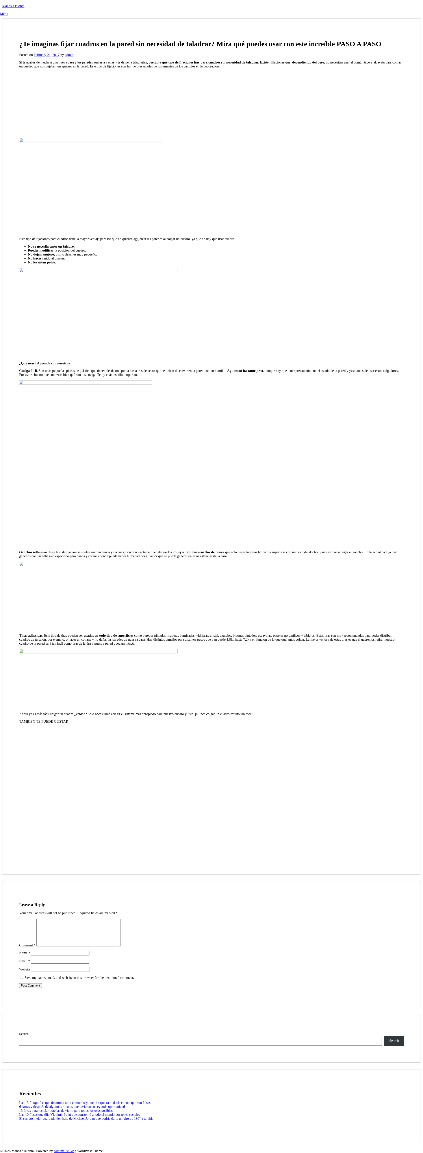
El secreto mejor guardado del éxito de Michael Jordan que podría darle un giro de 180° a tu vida (86, 1118)
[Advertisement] (56, 103)
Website (24, 969)
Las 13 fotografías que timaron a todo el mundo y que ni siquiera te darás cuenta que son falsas (84, 1102)
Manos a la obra (13, 6)
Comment (27, 945)
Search (24, 1034)
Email (24, 961)
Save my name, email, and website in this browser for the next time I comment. (79, 977)
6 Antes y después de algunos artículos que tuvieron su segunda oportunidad (72, 1106)
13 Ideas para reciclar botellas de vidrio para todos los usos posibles (66, 1110)
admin (69, 55)
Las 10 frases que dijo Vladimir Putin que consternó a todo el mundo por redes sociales (79, 1114)
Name (24, 953)
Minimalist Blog (65, 1151)
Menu (4, 14)
